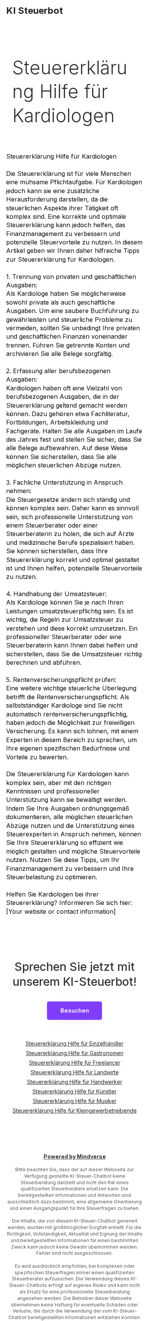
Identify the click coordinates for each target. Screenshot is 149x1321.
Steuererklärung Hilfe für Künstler (74, 1091)
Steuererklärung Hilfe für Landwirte (75, 1072)
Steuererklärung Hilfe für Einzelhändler (74, 1043)
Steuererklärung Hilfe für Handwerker (74, 1081)
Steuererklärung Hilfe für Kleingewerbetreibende (75, 1110)
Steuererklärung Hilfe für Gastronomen (74, 1053)
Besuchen (74, 1010)
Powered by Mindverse (75, 1157)
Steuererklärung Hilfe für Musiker (75, 1101)
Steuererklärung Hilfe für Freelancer (74, 1062)
